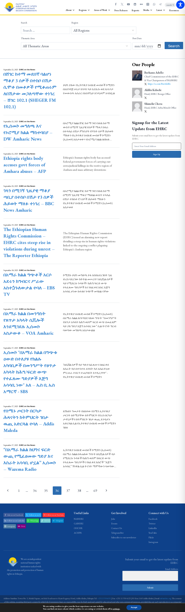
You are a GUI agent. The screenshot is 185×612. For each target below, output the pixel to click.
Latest (159, 10)
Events (114, 523)
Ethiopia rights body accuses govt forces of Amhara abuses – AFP (24, 164)
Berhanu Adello (154, 72)
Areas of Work (100, 10)
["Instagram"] (147, 4)
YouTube (153, 532)
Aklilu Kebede (152, 90)
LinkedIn (153, 528)
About (69, 10)
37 (68, 490)
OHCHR (78, 528)
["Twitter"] (122, 4)
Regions (83, 10)
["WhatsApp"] (154, 4)
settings (116, 609)
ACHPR (78, 532)
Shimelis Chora (153, 103)
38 (79, 490)
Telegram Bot (117, 532)
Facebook (153, 518)
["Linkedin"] (135, 4)
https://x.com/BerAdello (159, 83)
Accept (134, 607)
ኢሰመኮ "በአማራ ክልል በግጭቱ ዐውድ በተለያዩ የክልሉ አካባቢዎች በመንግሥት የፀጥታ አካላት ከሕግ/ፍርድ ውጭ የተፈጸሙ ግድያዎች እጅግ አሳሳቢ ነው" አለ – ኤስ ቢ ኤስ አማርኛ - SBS (30, 372)
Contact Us (116, 528)
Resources (174, 10)
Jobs (113, 518)
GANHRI (78, 523)
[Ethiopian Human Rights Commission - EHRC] (20, 7)
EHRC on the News (27, 69)
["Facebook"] (115, 4)
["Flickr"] (141, 4)
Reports (135, 10)
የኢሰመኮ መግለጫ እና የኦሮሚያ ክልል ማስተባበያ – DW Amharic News (27, 132)
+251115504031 (104, 598)
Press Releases (121, 10)
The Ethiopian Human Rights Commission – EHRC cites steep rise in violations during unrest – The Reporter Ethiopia (29, 242)
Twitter (152, 523)
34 (35, 490)
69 (95, 490)
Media (146, 10)
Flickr (151, 537)
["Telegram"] (160, 4)
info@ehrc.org (165, 598)
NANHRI (78, 518)
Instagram (153, 542)
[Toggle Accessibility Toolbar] (180, 4)
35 (46, 490)
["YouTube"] (128, 4)
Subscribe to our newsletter (123, 537)
